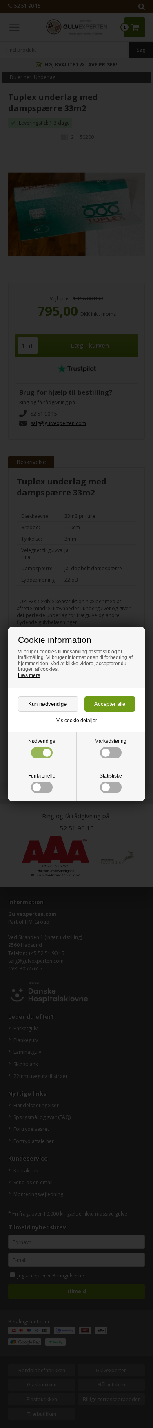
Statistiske (111, 776)
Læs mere (29, 675)
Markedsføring (110, 741)
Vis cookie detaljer (76, 720)
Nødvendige (41, 741)
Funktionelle (41, 776)
